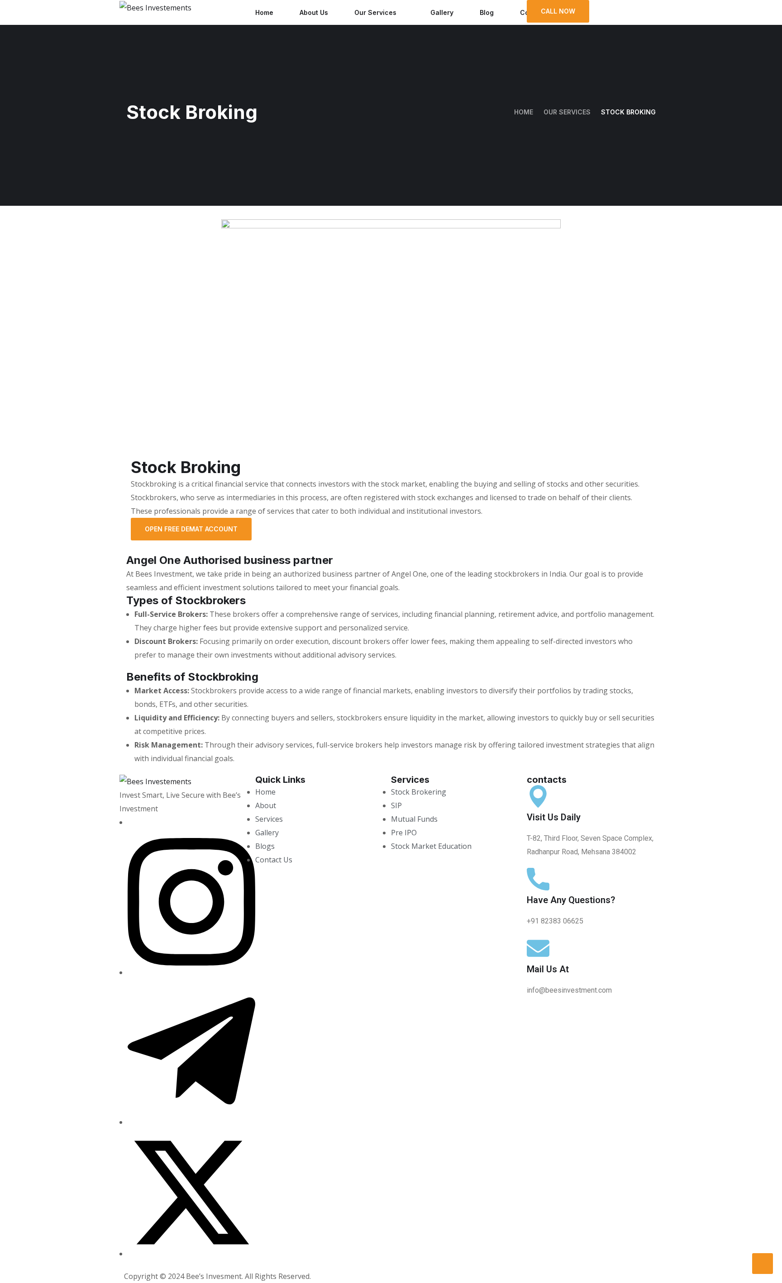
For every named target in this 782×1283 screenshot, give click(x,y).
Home (264, 12)
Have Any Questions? (571, 900)
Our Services (375, 12)
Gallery (441, 12)
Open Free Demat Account (191, 529)
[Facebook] (130, 822)
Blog (487, 12)
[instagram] (191, 972)
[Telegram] (191, 1122)
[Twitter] (191, 1254)
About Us (314, 12)
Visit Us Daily (554, 817)
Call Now (558, 11)
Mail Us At (548, 969)
